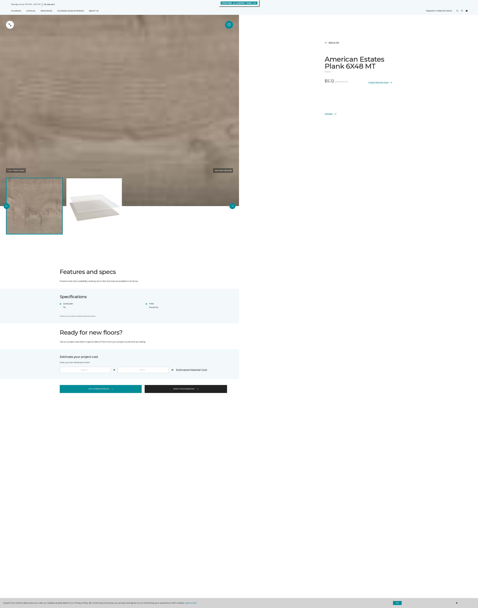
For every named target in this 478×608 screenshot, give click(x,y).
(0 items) (467, 11)
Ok (397, 603)
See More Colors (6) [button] (223, 170)
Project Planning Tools (378, 82)
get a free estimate (98, 389)
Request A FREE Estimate (439, 11)
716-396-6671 (49, 4)
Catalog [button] (30, 11)
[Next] (232, 206)
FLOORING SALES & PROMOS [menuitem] (70, 11)
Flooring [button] (16, 11)
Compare (329, 114)
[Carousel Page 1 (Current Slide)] (34, 206)
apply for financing (183, 389)
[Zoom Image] (10, 25)
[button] (457, 11)
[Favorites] (462, 11)
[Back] (7, 206)
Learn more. (191, 603)
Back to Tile (334, 42)
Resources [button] (46, 11)
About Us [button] (94, 11)
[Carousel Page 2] (94, 206)
